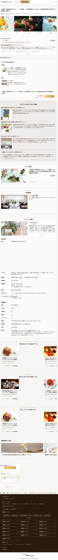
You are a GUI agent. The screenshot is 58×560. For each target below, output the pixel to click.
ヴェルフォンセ (33, 222)
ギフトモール (4, 544)
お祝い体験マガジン (29, 544)
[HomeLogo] (29, 555)
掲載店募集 (4, 549)
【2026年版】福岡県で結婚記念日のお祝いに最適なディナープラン (17, 454)
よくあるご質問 (5, 498)
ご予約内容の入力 (9, 467)
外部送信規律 (41, 503)
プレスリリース (20, 503)
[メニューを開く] (56, 2)
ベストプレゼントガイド (19, 544)
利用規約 (26, 503)
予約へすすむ (49, 96)
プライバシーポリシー (33, 503)
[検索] (53, 2)
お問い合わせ (11, 498)
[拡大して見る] (4, 69)
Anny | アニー (11, 544)
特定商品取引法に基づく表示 (7, 506)
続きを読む (28, 53)
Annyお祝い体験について (7, 503)
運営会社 (14, 503)
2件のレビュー (9, 486)
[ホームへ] (6, 2)
